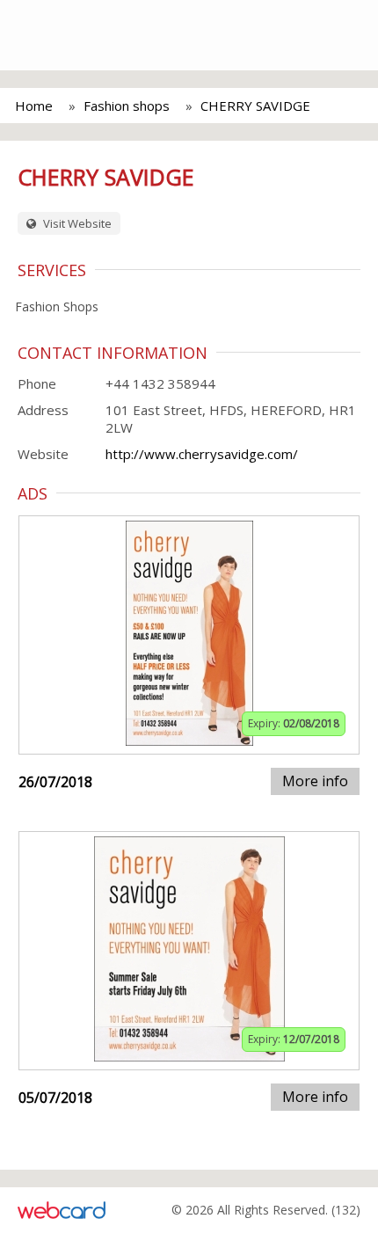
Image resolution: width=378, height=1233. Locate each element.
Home (34, 105)
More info (315, 781)
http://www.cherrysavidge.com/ (201, 454)
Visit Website (76, 223)
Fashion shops (127, 105)
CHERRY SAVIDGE (255, 105)
